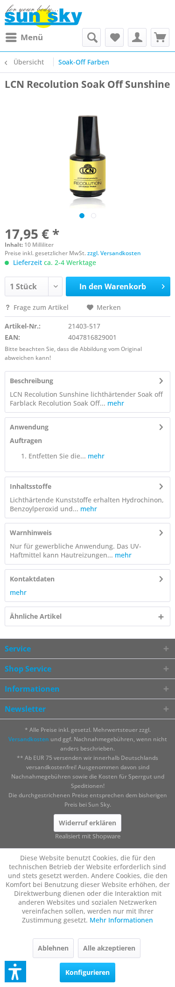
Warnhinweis (31, 532)
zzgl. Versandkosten (114, 253)
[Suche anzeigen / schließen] (91, 37)
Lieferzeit (27, 262)
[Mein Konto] (137, 37)
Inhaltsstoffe (30, 486)
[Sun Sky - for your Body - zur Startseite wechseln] (43, 16)
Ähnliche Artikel (36, 616)
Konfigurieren (87, 972)
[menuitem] (24, 37)
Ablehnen (53, 948)
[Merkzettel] (114, 37)
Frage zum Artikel (41, 307)
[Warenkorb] (160, 37)
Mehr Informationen (121, 919)
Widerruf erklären (87, 822)
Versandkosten (28, 739)
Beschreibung (31, 380)
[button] (15, 971)
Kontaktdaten (32, 578)
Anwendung (29, 426)
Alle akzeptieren (109, 948)
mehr (114, 403)
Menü (32, 37)
